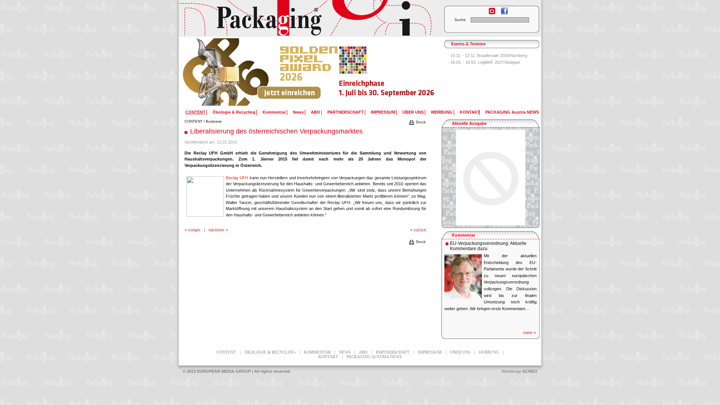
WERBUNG (442, 112)
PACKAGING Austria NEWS (512, 112)
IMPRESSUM (383, 112)
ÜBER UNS (413, 112)
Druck (420, 122)
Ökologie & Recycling (234, 112)
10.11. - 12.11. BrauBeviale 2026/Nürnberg (488, 55)
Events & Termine (468, 44)
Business (214, 121)
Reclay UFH (237, 178)
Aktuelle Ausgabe (469, 123)
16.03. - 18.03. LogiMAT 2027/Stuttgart (485, 62)
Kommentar (274, 112)
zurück (420, 230)
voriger (194, 230)
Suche (460, 20)
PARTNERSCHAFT (345, 112)
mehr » (529, 332)
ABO (315, 112)
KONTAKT (470, 112)
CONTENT (193, 121)
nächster (216, 230)
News (298, 112)
